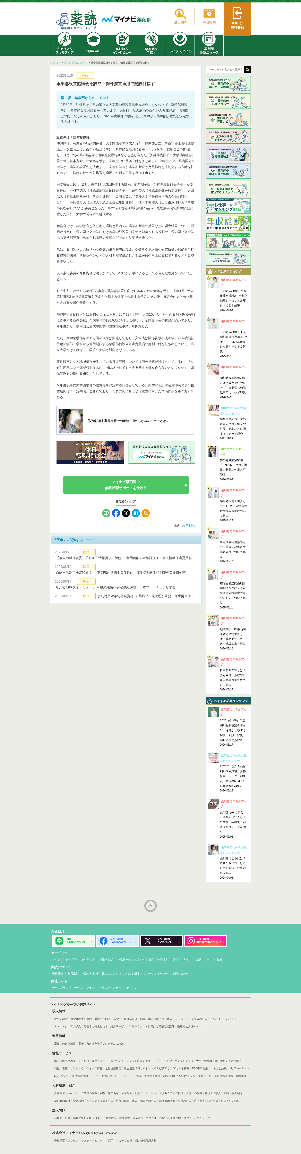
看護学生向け (103, 1018)
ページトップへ (150, 906)
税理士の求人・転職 (217, 1093)
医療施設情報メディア (85, 1076)
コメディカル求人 (102, 1100)
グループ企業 (124, 1140)
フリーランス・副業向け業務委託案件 (151, 1026)
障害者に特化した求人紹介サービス (105, 1026)
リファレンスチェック (197, 1118)
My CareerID (61, 1076)
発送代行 (111, 1118)
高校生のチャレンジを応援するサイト (133, 1060)
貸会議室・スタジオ (145, 1118)
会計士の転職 (194, 1093)
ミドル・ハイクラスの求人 (191, 1018)
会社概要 (59, 1140)
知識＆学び (106, 959)
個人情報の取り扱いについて (100, 973)
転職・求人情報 (149, 1018)
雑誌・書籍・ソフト (66, 1068)
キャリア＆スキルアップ (79, 959)
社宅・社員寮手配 (170, 1118)
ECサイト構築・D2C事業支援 (190, 1068)
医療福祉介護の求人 (189, 1026)
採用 (110, 1140)
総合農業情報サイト (136, 1068)
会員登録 (57, 973)
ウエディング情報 (91, 1068)
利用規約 (73, 973)
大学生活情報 (204, 1060)
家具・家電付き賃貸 (148, 1076)
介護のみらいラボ (110, 987)
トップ (56, 959)
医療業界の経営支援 (206, 1100)
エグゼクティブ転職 (171, 1093)
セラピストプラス (83, 987)
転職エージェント (145, 1093)
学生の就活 (61, 1018)
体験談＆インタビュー (131, 959)
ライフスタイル (182, 959)
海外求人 (167, 1018)
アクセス (73, 1140)
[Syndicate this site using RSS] (145, 516)
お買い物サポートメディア (118, 1076)
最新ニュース (204, 959)
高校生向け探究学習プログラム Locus (101, 1043)
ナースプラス (60, 987)
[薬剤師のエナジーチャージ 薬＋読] (76, 21)
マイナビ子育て (160, 1068)
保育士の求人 (148, 1100)
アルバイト (216, 1018)
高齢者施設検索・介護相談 (230, 1076)
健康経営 (124, 1118)
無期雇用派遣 (167, 1100)
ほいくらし (132, 987)
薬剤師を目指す (158, 959)
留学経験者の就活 (81, 1018)
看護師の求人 (81, 1100)
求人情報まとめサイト (67, 1060)
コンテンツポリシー (156, 973)
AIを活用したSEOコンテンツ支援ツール (187, 1076)
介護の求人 (184, 1100)
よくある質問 (131, 973)
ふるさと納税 (219, 1068)
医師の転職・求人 (126, 1100)
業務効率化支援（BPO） (88, 1118)
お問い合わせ (181, 973)
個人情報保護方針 (145, 1140)
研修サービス (62, 1118)
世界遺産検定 (113, 1068)
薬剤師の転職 (62, 1100)
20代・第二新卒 (109, 1093)
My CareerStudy (239, 1068)
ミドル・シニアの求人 (67, 1026)
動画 (219, 959)
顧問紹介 (237, 1093)
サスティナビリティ (93, 1140)
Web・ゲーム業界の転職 (82, 1093)
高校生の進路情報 (65, 1043)
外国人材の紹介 (230, 1100)
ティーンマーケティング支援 (176, 1060)
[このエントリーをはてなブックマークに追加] (136, 516)
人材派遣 (59, 1093)
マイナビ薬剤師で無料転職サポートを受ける (126, 485)
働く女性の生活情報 (227, 1060)
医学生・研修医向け (125, 1018)
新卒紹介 (127, 1093)
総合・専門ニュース (96, 1060)
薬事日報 (188, 525)
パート (230, 1018)
